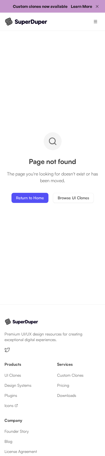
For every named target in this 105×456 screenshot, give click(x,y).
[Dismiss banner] (97, 6)
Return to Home (30, 197)
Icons (8, 405)
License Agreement (20, 451)
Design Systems (17, 385)
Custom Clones (70, 375)
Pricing (63, 385)
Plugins (10, 395)
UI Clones (12, 375)
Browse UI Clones (73, 197)
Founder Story (16, 431)
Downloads (66, 395)
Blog (8, 441)
